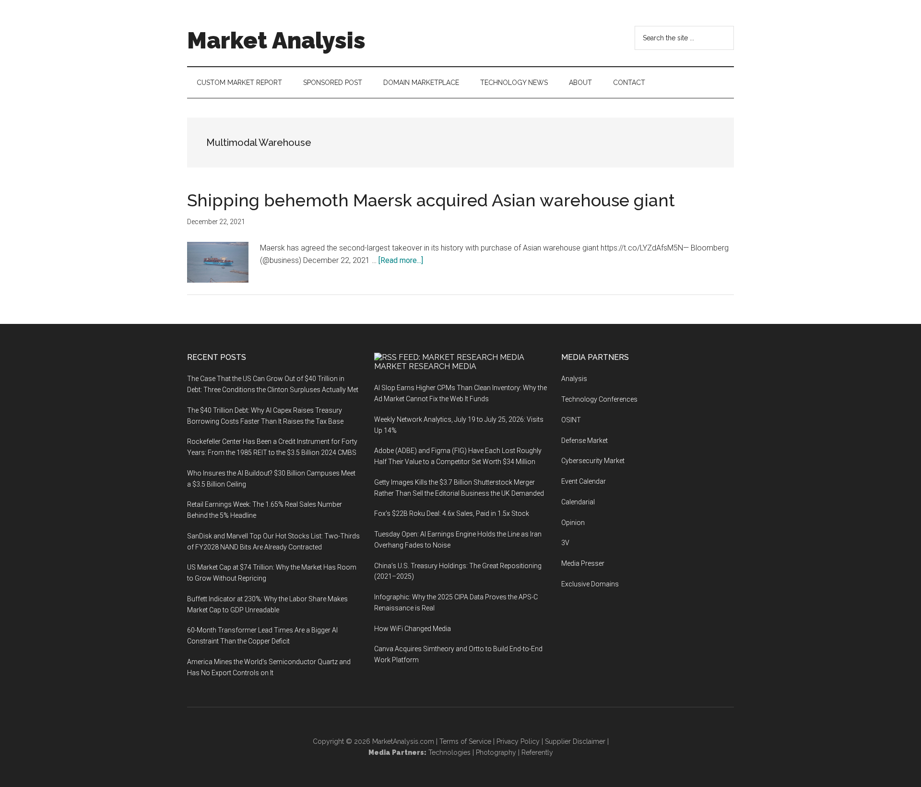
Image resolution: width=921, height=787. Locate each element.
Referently (537, 752)
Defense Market (584, 440)
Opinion (573, 522)
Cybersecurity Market (593, 461)
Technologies (449, 752)
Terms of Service (465, 741)
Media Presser (582, 563)
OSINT (571, 420)
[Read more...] (400, 260)
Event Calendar (583, 481)
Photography (496, 752)
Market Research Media (425, 366)
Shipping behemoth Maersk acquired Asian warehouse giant (431, 200)
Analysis (574, 378)
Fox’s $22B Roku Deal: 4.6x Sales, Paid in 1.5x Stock (451, 513)
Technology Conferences (599, 399)
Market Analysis (276, 40)
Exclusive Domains (590, 584)
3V (565, 543)
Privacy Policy (518, 741)
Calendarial (578, 502)
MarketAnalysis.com (403, 741)
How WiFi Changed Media (412, 628)
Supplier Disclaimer (575, 741)
